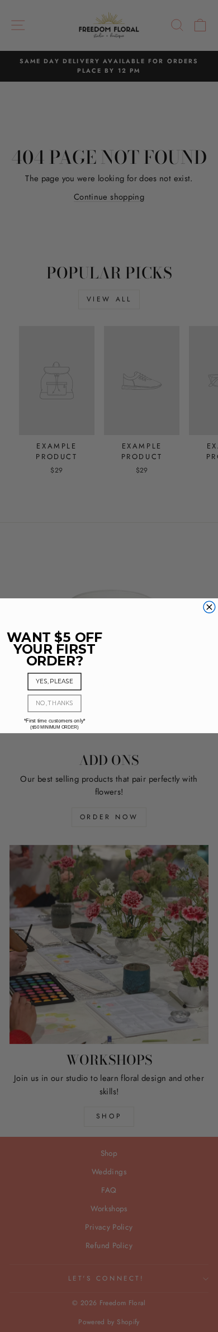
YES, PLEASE (54, 681)
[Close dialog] (209, 607)
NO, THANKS (54, 703)
